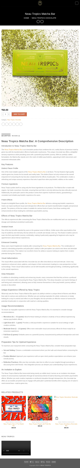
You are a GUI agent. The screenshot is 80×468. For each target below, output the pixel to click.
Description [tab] (5, 136)
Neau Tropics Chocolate (44, 18)
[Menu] (2, 3)
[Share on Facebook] (6, 124)
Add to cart (19, 114)
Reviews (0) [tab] (16, 136)
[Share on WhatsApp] (3, 124)
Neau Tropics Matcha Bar (13, 149)
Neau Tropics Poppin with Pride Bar (40, 424)
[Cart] (76, 3)
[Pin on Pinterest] (17, 124)
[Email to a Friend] (13, 124)
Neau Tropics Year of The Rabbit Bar (14, 425)
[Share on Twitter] (10, 124)
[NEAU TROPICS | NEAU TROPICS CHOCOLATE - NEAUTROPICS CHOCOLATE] (40, 3)
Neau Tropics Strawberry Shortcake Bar (66, 425)
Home (26, 18)
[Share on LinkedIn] (20, 124)
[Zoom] (4, 104)
